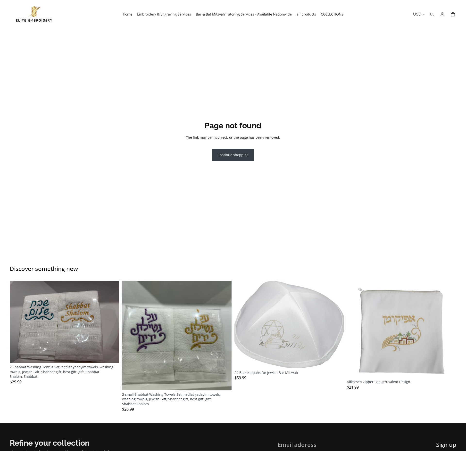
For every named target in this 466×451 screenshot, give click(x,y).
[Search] (432, 14)
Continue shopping (233, 155)
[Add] (111, 355)
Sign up (446, 445)
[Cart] (453, 14)
